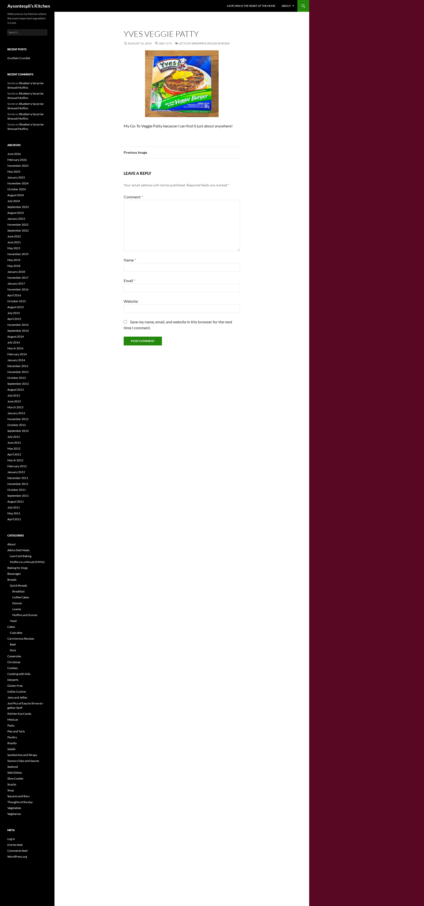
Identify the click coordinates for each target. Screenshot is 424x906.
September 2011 (18, 495)
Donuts (17, 603)
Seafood (12, 767)
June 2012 (14, 442)
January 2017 (16, 283)
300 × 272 (165, 43)
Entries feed (15, 845)
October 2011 (16, 490)
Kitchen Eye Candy (19, 713)
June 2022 (14, 236)
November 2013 (17, 372)
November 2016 (17, 289)
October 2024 (16, 189)
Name (130, 260)
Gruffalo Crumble (18, 58)
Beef (13, 644)
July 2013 (13, 395)
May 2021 (13, 248)
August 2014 (15, 336)
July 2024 (13, 201)
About (286, 5)
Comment (133, 196)
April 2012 (14, 454)
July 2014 (13, 342)
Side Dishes (14, 772)
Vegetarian (14, 814)
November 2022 (17, 224)
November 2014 (17, 325)
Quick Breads (18, 585)
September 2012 (18, 431)
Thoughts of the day (20, 802)
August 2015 (15, 307)
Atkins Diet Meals (18, 550)
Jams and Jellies (17, 697)
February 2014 (17, 354)
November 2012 (17, 419)
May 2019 (13, 260)
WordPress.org (17, 856)
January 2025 (16, 177)
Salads (11, 749)
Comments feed (17, 850)
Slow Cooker (15, 778)
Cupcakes (16, 632)
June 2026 (14, 154)
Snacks (11, 784)
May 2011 (13, 513)
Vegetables (14, 808)
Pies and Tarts (16, 731)
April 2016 (14, 295)
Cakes (11, 627)
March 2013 (15, 407)
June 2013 (14, 401)
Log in (11, 839)
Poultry (12, 737)
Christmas (13, 662)
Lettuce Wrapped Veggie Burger (204, 43)
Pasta (10, 725)
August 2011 (15, 501)
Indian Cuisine (16, 691)
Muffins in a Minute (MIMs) (27, 562)
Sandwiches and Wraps (22, 755)
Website (131, 301)
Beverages (14, 574)
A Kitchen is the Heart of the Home (251, 5)
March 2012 (15, 460)
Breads (11, 579)
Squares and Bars (18, 796)
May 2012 (13, 448)
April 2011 (14, 519)
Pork (13, 650)
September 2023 (18, 207)
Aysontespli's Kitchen (28, 6)
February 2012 (17, 466)
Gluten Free (15, 685)
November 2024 (17, 183)
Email (129, 280)
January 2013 (16, 413)
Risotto (12, 743)
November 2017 (17, 277)
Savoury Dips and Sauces (23, 761)
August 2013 (15, 389)
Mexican (12, 719)
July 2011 (13, 507)
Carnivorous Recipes (20, 638)
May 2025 (13, 171)
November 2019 (17, 254)
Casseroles (14, 656)
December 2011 (17, 478)
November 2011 (17, 484)
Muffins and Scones (24, 615)
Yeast (13, 621)
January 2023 (16, 218)
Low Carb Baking (20, 556)
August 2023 (15, 213)
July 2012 (13, 437)
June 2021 (14, 242)
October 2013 (16, 378)
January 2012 (16, 472)
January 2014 (16, 360)
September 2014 (18, 330)
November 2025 (17, 165)
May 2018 (13, 266)
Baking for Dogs (17, 568)
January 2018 (16, 272)
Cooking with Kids (18, 674)
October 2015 (16, 301)
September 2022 (18, 230)
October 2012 (16, 425)
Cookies (12, 668)
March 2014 (15, 348)
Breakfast (18, 591)
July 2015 (13, 313)
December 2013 (17, 366)
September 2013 (18, 383)
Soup (10, 790)
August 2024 (15, 195)
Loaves (16, 609)
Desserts (12, 680)
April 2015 (14, 319)
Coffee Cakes (20, 597)
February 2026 (17, 160)
